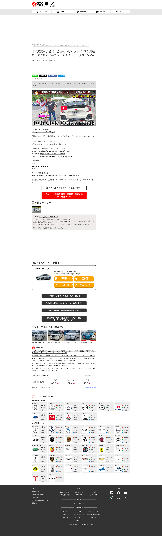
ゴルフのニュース (93, 511)
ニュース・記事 (42, 12)
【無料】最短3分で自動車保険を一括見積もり (64, 310)
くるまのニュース (65, 492)
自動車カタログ (79, 492)
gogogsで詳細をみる (91, 387)
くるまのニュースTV (48, 60)
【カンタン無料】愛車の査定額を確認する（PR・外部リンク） (64, 195)
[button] (34, 336)
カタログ (62, 12)
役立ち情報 (38, 78)
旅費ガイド (79, 520)
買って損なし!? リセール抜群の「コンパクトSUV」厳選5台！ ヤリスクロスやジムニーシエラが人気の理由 (63, 356)
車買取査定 (101, 12)
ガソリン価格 (93, 495)
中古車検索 (82, 12)
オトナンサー (79, 517)
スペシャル (121, 12)
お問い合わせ (35, 497)
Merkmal (93, 517)
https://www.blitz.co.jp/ (40, 166)
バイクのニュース (65, 514)
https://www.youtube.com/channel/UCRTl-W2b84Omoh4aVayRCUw (56, 175)
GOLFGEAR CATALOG (93, 514)
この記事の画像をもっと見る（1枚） (65, 188)
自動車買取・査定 (65, 495)
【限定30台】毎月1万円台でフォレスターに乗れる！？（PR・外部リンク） (64, 319)
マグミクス (65, 517)
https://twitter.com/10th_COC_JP (43, 132)
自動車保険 (79, 495)
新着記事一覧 (35, 491)
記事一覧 (43, 405)
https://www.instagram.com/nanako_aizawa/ (56, 156)
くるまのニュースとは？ (38, 494)
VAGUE (79, 511)
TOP (33, 488)
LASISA (65, 511)
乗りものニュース (79, 514)
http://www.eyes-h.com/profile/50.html (56, 151)
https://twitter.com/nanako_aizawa (52, 154)
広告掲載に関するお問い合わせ (40, 500)
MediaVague (79, 507)
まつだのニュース (79, 503)
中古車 (42, 410)
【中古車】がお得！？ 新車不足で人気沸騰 (64, 296)
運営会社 (34, 503)
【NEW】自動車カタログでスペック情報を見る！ (64, 303)
